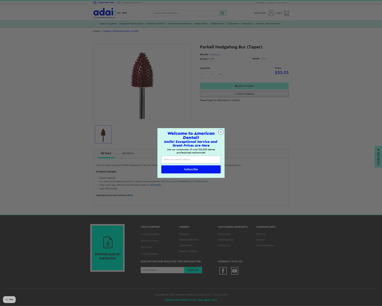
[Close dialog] (220, 132)
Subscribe (191, 169)
